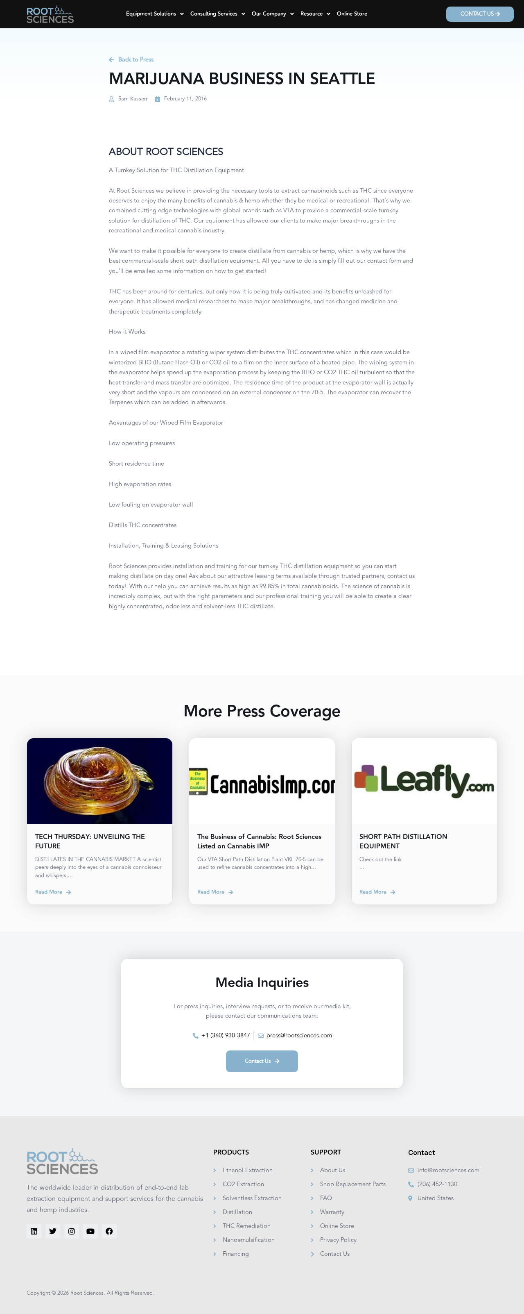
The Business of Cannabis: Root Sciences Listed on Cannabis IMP (259, 842)
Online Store (352, 14)
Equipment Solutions (151, 14)
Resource (311, 14)
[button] (155, 14)
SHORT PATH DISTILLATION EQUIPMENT (403, 842)
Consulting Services (213, 14)
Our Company (269, 14)
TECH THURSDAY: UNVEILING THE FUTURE (90, 842)
